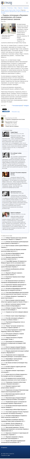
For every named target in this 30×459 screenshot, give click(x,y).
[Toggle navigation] (27, 3)
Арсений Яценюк (5, 11)
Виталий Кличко (13, 11)
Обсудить (26, 105)
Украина (26, 8)
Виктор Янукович (22, 11)
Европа (20, 8)
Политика (10, 8)
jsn (9, 455)
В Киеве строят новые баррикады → (16, 316)
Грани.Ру (3, 8)
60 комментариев (17, 105)
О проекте (4, 447)
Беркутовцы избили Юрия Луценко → (16, 409)
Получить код (15, 111)
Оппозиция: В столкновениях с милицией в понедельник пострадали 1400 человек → (13, 343)
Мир (15, 8)
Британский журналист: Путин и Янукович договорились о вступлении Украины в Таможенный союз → (15, 429)
